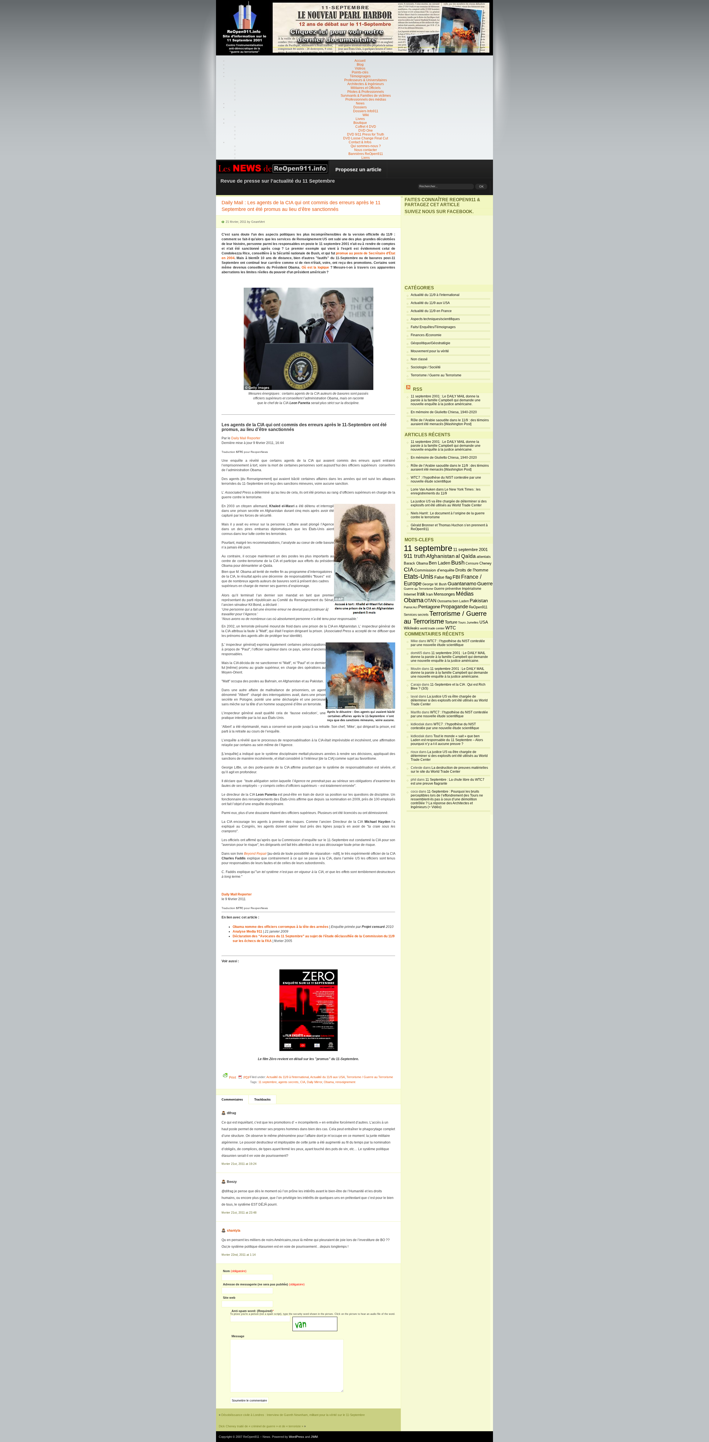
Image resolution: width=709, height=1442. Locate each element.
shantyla (233, 1230)
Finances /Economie (426, 335)
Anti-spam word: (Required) (252, 1311)
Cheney (485, 563)
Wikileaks (411, 628)
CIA (302, 1082)
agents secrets (288, 1082)
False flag (443, 577)
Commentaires (232, 1099)
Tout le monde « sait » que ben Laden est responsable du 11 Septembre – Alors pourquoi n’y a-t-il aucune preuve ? (447, 740)
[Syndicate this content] (408, 389)
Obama (329, 1082)
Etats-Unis (418, 576)
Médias (465, 594)
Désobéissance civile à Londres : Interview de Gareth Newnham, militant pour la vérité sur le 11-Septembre (293, 1415)
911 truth (414, 556)
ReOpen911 (478, 607)
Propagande (454, 606)
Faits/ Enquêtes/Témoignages (433, 327)
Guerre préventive (447, 588)
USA (483, 622)
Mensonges (444, 594)
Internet (410, 594)
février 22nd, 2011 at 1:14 (239, 1254)
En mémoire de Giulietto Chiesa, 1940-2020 (444, 412)
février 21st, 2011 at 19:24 (239, 1163)
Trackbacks (262, 1099)
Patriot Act (410, 607)
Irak (421, 594)
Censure (472, 563)
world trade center (432, 628)
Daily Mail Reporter (245, 438)
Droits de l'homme (471, 570)
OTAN (430, 600)
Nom (234, 1271)
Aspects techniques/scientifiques (435, 319)
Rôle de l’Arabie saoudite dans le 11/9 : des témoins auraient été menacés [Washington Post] (450, 422)
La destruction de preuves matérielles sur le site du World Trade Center (449, 770)
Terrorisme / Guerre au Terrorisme (369, 1077)
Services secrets (416, 614)
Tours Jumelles (468, 622)
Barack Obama (416, 563)
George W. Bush (434, 584)
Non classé (419, 359)
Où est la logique (315, 267)
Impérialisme (471, 588)
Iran (429, 594)
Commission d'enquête (434, 570)
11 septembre (267, 1082)
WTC (450, 628)
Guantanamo (462, 583)
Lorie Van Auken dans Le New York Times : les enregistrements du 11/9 (446, 491)
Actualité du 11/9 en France (431, 311)
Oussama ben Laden (453, 601)
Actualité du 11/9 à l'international (287, 1077)
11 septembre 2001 (470, 549)
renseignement (345, 1082)
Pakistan (479, 600)
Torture (451, 622)
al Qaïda (466, 556)
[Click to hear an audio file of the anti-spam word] (315, 1318)
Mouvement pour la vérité (430, 351)
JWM (314, 1436)
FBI (456, 577)
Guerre (485, 583)
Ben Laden (439, 562)
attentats (484, 557)
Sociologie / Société (426, 367)
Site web (229, 1297)
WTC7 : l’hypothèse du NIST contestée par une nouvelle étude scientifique (446, 479)
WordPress (296, 1436)
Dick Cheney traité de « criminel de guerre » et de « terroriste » (261, 1426)
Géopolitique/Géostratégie (430, 343)
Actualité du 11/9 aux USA (327, 1077)
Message (238, 1336)
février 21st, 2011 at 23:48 (239, 1212)
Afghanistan (440, 556)
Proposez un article (358, 169)
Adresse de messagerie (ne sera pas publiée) (264, 1284)
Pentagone (429, 606)
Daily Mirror (314, 1082)
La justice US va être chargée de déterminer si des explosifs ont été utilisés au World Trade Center (449, 503)
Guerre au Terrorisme (418, 588)
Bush (458, 562)
